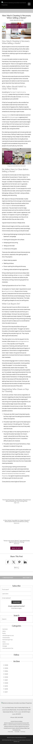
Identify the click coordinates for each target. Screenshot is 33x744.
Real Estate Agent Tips (7, 639)
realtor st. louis (5, 644)
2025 (6, 668)
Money (3, 642)
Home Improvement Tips (7, 648)
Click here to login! (16, 608)
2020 (6, 683)
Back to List (16, 548)
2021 (6, 680)
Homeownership (6, 637)
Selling (17, 567)
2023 (6, 674)
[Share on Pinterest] (19, 562)
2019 (6, 686)
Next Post (26, 577)
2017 (6, 692)
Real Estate (5, 629)
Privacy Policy (10, 731)
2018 (6, 689)
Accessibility (17, 731)
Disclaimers (28, 740)
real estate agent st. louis (8, 635)
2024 (6, 671)
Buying (3, 633)
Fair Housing (22, 731)
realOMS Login (17, 741)
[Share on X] (13, 562)
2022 (6, 677)
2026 (6, 665)
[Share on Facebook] (8, 562)
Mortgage (4, 646)
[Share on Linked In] (25, 562)
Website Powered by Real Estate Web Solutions (16, 737)
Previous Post (8, 577)
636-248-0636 (19, 717)
